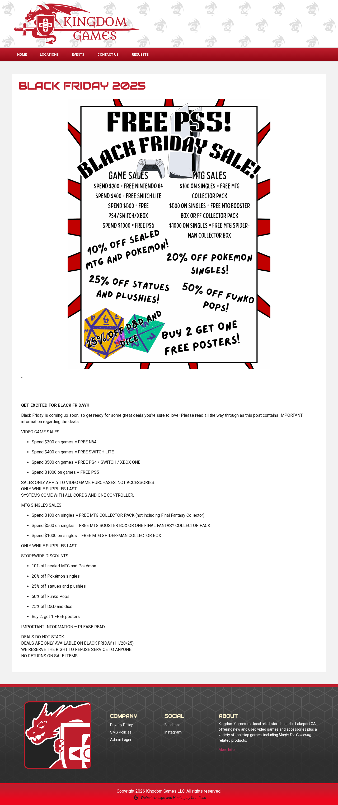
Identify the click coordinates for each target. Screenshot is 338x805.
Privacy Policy (121, 725)
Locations (49, 54)
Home (22, 54)
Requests (140, 54)
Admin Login (120, 739)
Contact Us (108, 54)
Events (78, 54)
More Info (227, 749)
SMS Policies (121, 732)
